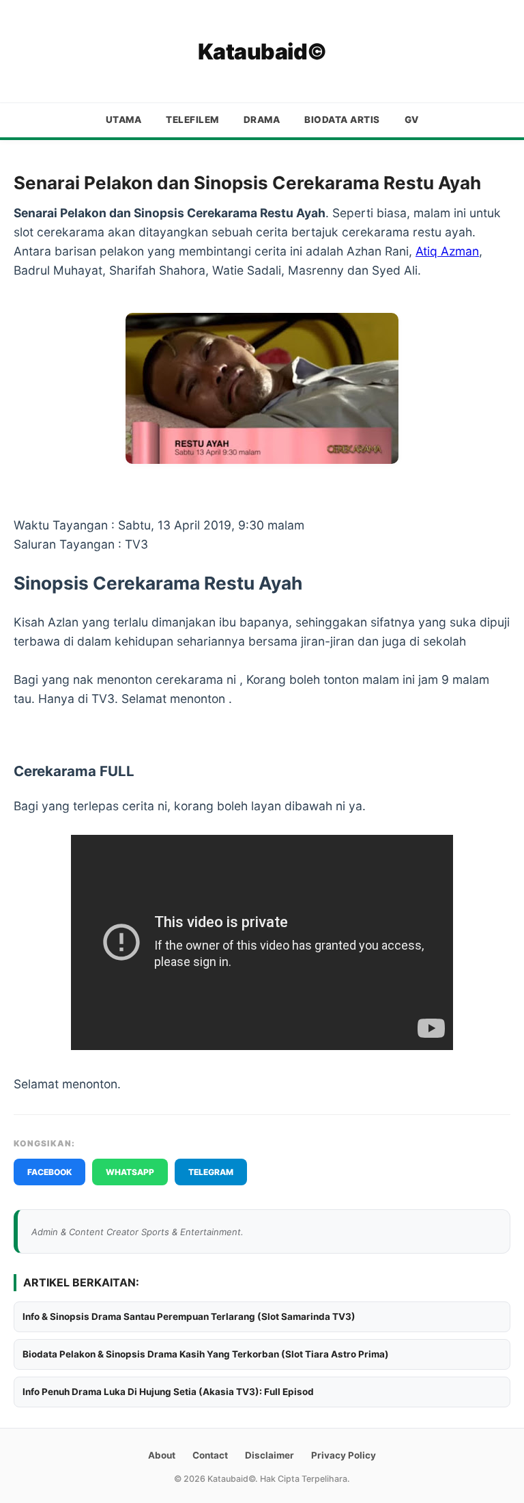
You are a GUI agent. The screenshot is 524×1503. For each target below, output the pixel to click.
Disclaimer (269, 1455)
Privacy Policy (343, 1455)
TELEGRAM (210, 1172)
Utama (124, 119)
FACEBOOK (49, 1172)
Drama (262, 119)
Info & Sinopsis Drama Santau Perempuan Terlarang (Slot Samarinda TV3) (189, 1316)
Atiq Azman (447, 251)
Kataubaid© (262, 51)
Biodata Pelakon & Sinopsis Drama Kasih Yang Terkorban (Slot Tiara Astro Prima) (206, 1354)
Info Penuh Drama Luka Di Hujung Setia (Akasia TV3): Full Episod (168, 1391)
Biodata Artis (342, 119)
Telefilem (192, 119)
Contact (210, 1455)
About (161, 1455)
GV (412, 119)
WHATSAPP (130, 1172)
